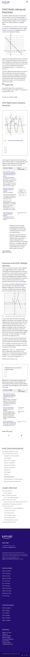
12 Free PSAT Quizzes (9, 510)
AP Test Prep (5, 595)
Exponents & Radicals (9, 465)
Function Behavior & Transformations (13, 479)
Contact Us (5, 634)
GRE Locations (6, 610)
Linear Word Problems (9, 460)
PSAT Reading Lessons (10, 515)
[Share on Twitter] (21, 436)
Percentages (7, 472)
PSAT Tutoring (7, 493)
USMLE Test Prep (6, 590)
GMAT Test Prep (6, 578)
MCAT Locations (6, 618)
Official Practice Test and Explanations (13, 508)
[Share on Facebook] (8, 436)
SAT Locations (5, 613)
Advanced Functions (9, 476)
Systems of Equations (9, 462)
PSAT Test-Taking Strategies (11, 497)
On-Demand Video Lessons (11, 520)
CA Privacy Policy (6, 642)
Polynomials (7, 470)
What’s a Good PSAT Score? (9, 499)
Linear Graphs (7, 458)
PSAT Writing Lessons (9, 517)
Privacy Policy (5, 641)
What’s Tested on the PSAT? (9, 495)
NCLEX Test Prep (6, 588)
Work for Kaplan (6, 637)
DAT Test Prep (6, 586)
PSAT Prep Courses (7, 491)
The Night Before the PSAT (9, 522)
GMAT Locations (6, 620)
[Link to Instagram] (27, 655)
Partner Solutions (6, 635)
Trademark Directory (7, 644)
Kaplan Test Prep (6, 632)
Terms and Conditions (7, 639)
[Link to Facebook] (24, 655)
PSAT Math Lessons (9, 513)
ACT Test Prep (6, 583)
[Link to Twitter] (22, 655)
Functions (6, 474)
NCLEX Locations (6, 608)
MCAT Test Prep (6, 571)
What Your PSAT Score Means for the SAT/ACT (16, 502)
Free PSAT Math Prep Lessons (10, 453)
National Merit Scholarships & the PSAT (12, 504)
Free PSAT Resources (7, 506)
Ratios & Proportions (9, 467)
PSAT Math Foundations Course (10, 451)
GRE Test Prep (6, 576)
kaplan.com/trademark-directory (10, 559)
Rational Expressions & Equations (12, 481)
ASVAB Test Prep (6, 593)
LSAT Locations (6, 615)
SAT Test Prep (6, 581)
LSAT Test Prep (6, 573)
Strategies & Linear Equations (11, 456)
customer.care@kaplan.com (9, 547)
